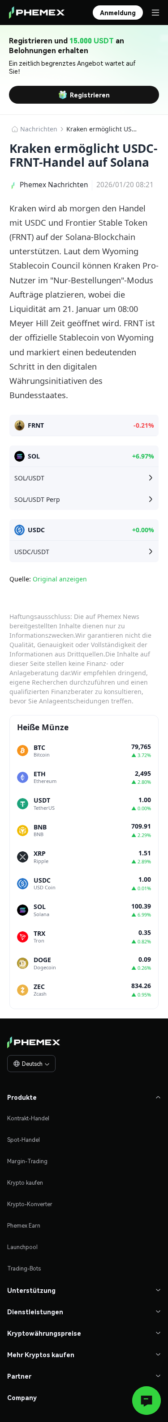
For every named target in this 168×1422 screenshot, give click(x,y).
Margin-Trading (27, 1161)
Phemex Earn (23, 1225)
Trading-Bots (24, 1268)
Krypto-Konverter (29, 1204)
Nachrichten (38, 129)
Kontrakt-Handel (28, 1118)
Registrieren (90, 95)
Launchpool (22, 1247)
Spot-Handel (23, 1139)
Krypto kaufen (25, 1182)
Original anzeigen (60, 579)
